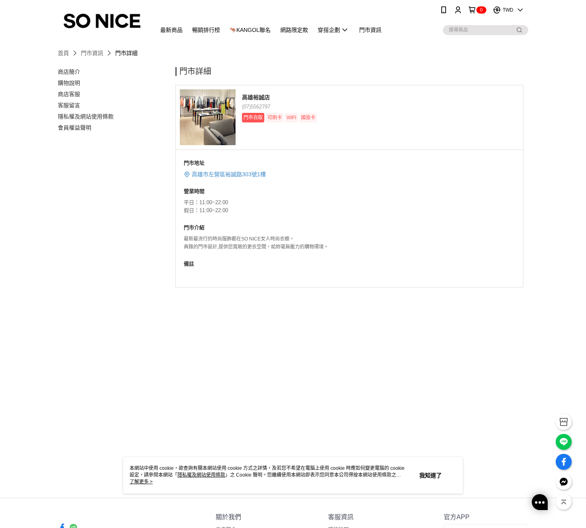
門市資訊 (92, 53)
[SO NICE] (102, 21)
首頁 (63, 53)
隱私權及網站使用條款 (201, 475)
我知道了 (430, 475)
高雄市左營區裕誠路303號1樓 (229, 174)
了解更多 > (141, 482)
